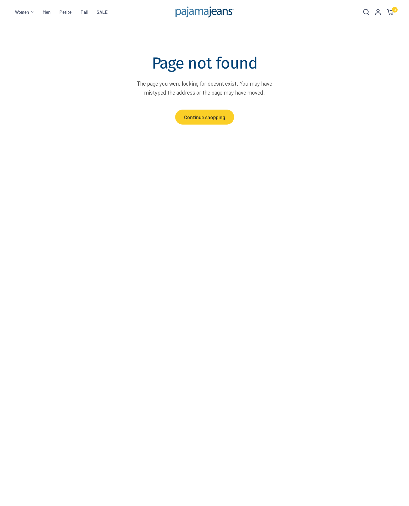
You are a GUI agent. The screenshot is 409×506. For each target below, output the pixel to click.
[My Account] (378, 12)
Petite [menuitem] (66, 12)
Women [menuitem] (22, 12)
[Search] (366, 12)
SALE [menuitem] (102, 12)
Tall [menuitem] (84, 12)
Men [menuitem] (47, 12)
